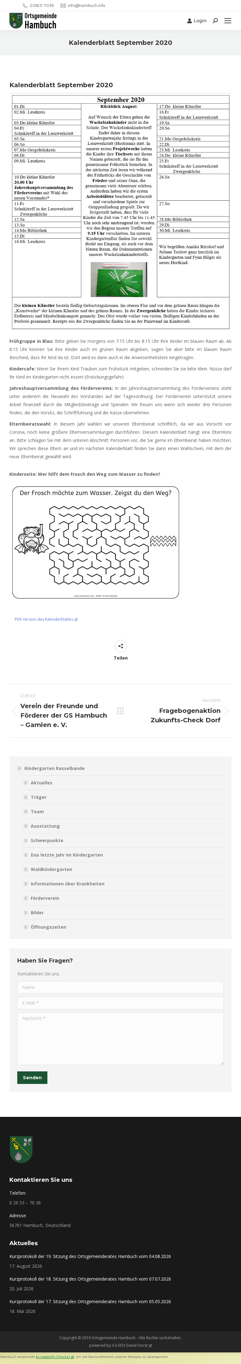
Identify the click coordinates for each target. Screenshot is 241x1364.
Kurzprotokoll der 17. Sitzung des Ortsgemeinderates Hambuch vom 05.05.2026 (90, 1301)
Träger (38, 797)
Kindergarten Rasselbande (54, 768)
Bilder (37, 913)
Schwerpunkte (47, 840)
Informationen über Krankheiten (67, 884)
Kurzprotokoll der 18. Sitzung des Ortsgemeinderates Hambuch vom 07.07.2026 (90, 1279)
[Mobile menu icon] (228, 20)
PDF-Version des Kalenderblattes (44, 619)
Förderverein (45, 898)
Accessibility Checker (53, 1357)
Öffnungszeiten (48, 927)
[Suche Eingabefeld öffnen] (215, 20)
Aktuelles (41, 783)
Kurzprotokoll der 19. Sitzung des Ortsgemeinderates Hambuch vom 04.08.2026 (90, 1256)
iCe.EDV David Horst (129, 1345)
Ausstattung (45, 826)
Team (37, 812)
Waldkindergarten (51, 869)
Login (200, 21)
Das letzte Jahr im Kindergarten (67, 855)
